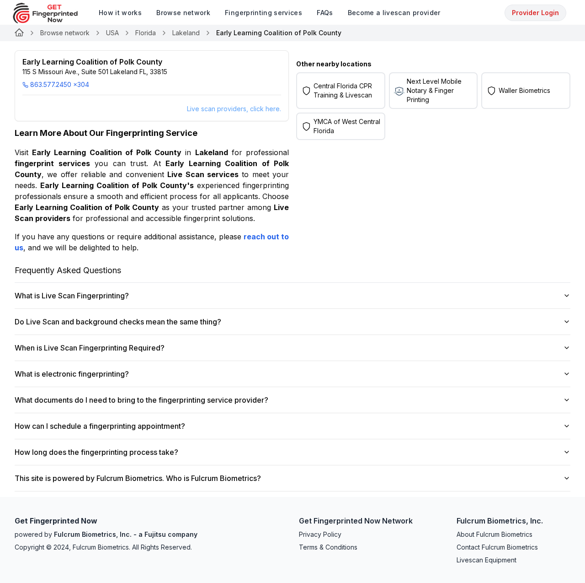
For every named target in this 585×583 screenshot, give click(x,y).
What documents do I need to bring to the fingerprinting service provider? (141, 400)
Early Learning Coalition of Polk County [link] (278, 33)
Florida (145, 33)
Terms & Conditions (328, 547)
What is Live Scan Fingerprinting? (72, 295)
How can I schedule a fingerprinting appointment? (100, 426)
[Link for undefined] (19, 33)
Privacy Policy (320, 534)
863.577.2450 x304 (59, 84)
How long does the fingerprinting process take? (96, 452)
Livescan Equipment (486, 560)
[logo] (52, 13)
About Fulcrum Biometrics (494, 534)
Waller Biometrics (524, 90)
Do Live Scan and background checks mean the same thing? (118, 321)
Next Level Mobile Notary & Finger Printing (434, 90)
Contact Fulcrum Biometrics (497, 547)
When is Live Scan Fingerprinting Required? (90, 347)
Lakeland (186, 33)
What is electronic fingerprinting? (72, 373)
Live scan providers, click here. (234, 109)
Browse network (65, 33)
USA (112, 33)
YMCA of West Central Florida (347, 126)
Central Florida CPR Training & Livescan (343, 90)
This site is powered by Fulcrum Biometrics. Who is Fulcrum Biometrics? (138, 478)
